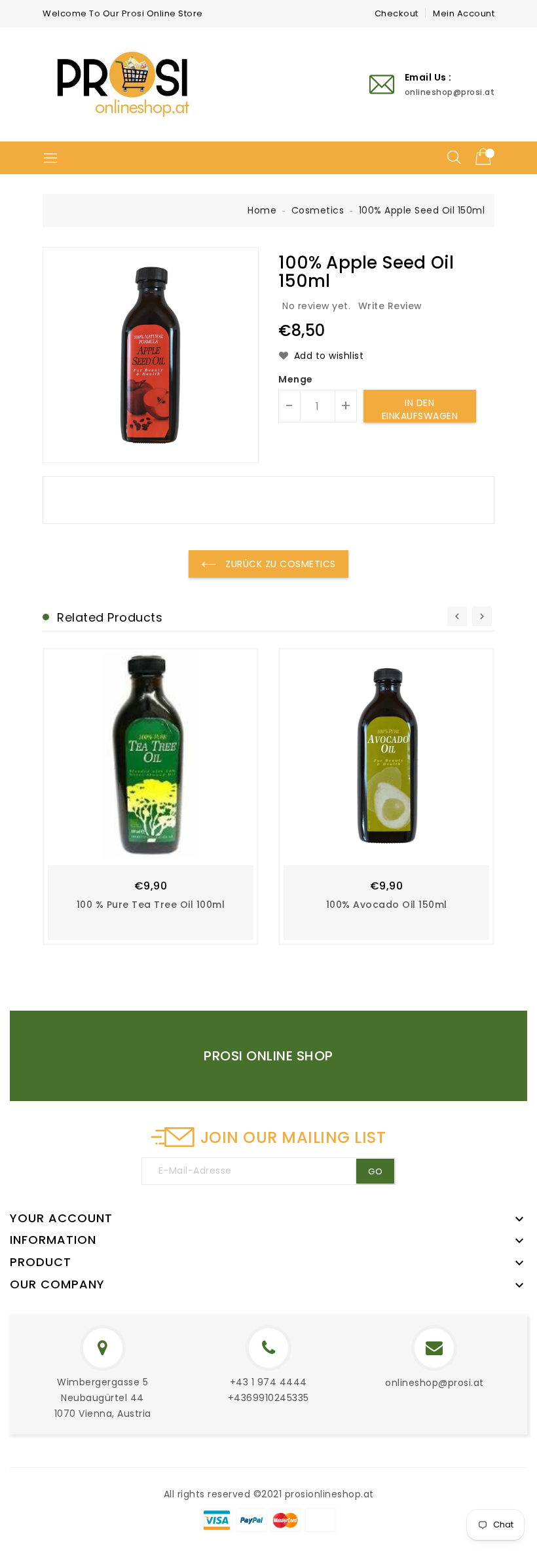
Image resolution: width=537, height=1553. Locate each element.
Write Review (390, 305)
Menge (295, 379)
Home (262, 210)
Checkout (396, 13)
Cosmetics (317, 210)
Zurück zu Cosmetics (279, 564)
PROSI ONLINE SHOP (268, 1056)
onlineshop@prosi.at (434, 1382)
